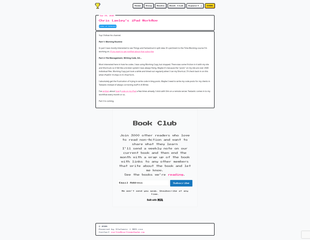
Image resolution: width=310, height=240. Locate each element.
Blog (149, 6)
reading (175, 175)
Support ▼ (195, 6)
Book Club (176, 6)
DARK (210, 6)
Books (161, 6)
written (105, 91)
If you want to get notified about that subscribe (132, 51)
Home (138, 6)
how (118, 91)
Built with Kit (155, 200)
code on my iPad (128, 91)
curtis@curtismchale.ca (128, 232)
